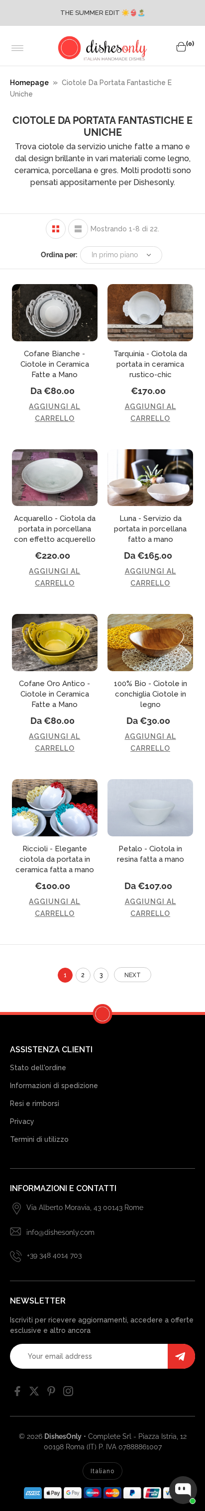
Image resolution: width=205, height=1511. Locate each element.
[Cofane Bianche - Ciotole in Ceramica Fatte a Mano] (55, 312)
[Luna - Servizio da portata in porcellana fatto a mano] (150, 477)
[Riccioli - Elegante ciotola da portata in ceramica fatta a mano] (55, 807)
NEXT (132, 975)
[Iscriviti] (181, 1356)
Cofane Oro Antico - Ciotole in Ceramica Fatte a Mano (54, 694)
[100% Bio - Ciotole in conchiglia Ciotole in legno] (150, 642)
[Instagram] (68, 1393)
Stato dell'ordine (38, 1068)
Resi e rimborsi (34, 1104)
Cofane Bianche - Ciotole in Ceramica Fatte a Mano (54, 364)
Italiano (102, 1471)
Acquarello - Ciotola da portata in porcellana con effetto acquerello (55, 529)
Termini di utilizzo (39, 1139)
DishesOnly (63, 1436)
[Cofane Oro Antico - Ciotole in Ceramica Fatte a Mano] (55, 642)
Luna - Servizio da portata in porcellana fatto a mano (150, 529)
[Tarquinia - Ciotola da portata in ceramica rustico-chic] (150, 312)
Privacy (22, 1121)
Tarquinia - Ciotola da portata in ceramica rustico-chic (150, 364)
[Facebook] (17, 1393)
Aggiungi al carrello (54, 412)
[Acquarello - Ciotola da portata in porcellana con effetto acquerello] (55, 477)
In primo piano (115, 255)
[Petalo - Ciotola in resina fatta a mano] (150, 807)
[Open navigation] (17, 48)
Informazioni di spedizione (54, 1086)
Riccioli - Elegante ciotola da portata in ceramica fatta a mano (54, 859)
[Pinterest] (51, 1393)
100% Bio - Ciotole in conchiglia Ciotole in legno (150, 694)
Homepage (29, 83)
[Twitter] (34, 1393)
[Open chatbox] (183, 1490)
